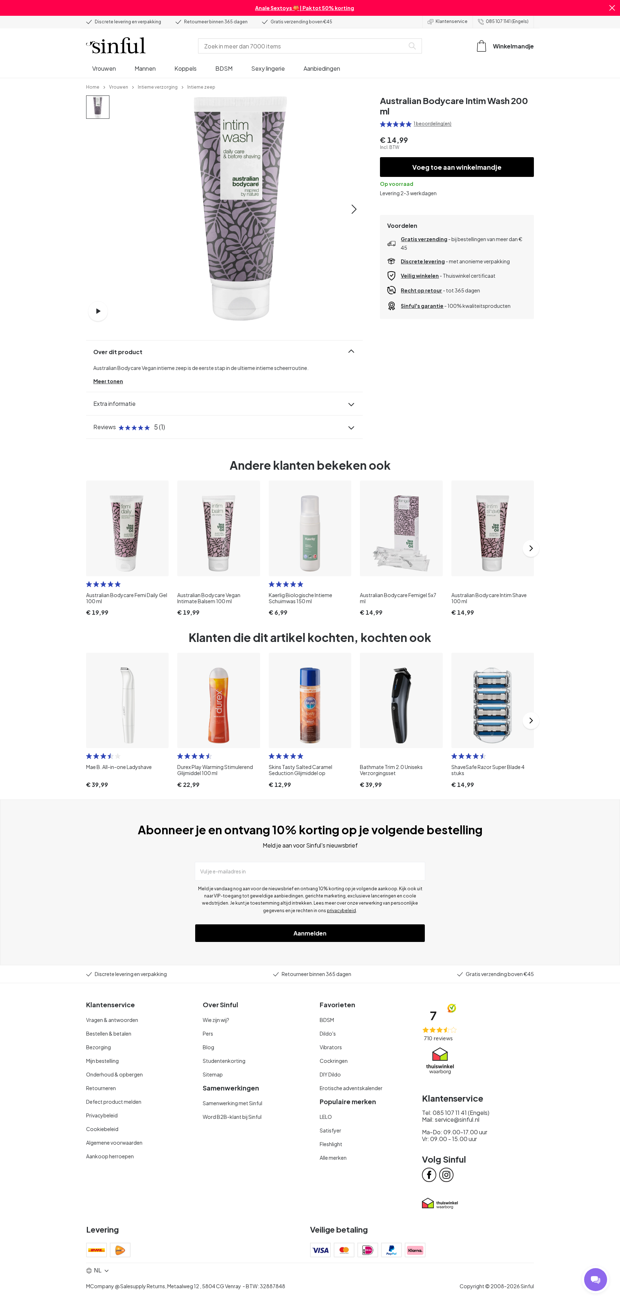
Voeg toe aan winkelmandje (457, 167)
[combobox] (302, 46)
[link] (92, 86)
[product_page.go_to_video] (98, 311)
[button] (612, 8)
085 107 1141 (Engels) (507, 21)
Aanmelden (310, 933)
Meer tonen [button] (108, 381)
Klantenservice (452, 21)
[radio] (383, 124)
